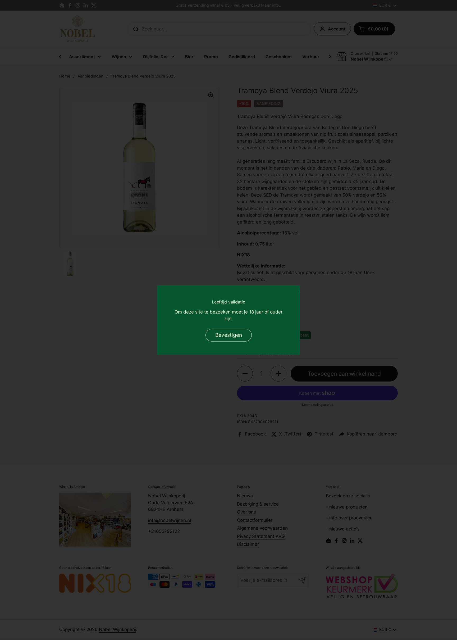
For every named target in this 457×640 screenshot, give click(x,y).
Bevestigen (228, 335)
